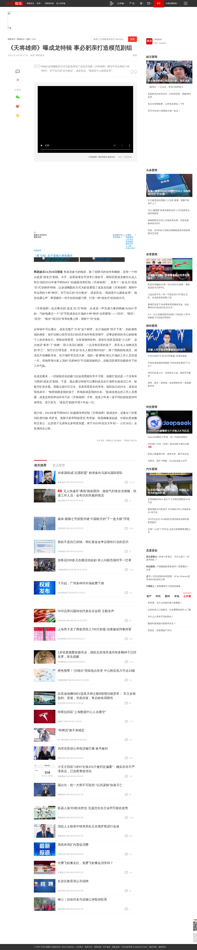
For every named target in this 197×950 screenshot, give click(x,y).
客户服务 (107, 947)
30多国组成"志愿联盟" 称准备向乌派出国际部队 (90, 472)
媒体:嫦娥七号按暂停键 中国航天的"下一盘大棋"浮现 (93, 519)
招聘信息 (97, 947)
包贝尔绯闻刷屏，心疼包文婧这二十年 (166, 104)
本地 (176, 596)
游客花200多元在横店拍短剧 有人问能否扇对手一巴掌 (94, 560)
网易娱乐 (20, 39)
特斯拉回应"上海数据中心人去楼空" (82, 712)
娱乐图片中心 (118, 234)
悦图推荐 (37, 250)
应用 (38, 3)
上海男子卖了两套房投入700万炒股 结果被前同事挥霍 (94, 629)
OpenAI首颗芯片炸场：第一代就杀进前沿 (167, 437)
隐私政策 (116, 947)
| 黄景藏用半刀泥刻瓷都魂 (163, 586)
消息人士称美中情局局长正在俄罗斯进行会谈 (88, 826)
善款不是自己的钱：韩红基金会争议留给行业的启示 (93, 542)
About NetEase (68, 947)
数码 (167, 596)
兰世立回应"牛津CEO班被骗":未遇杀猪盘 (167, 356)
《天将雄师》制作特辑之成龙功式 (101, 157)
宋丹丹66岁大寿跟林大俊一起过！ (164, 111)
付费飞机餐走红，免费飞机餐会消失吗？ (85, 863)
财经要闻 (151, 325)
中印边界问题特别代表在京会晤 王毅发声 (86, 611)
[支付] (142, 3)
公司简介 (79, 947)
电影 (28, 39)
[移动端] (112, 3)
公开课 (187, 596)
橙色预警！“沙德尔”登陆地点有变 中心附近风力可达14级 (96, 670)
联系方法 (88, 947)
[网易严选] (132, 3)
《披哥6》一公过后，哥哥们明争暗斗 (165, 87)
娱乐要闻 (151, 56)
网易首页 (30, 3)
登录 (159, 3)
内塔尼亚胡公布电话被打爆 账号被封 (83, 748)
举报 (135, 55)
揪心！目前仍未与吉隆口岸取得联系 (82, 899)
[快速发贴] (18, 71)
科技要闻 (151, 406)
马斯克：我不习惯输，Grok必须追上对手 (167, 461)
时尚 (158, 596)
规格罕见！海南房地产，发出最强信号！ (167, 647)
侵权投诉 (162, 947)
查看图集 (116, 237)
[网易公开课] (121, 3)
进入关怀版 (60, 3)
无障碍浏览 (49, 3)
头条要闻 (151, 170)
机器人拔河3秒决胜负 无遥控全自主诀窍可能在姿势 (93, 808)
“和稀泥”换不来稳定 (71, 730)
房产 (149, 596)
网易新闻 (158, 39)
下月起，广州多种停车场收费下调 (81, 583)
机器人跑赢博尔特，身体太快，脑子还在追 (168, 454)
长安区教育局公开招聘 (73, 881)
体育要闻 (151, 254)
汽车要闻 (151, 469)
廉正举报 (153, 947)
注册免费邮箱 (171, 3)
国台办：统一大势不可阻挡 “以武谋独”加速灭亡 (90, 785)
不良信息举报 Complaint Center (134, 947)
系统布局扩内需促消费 (73, 844)
